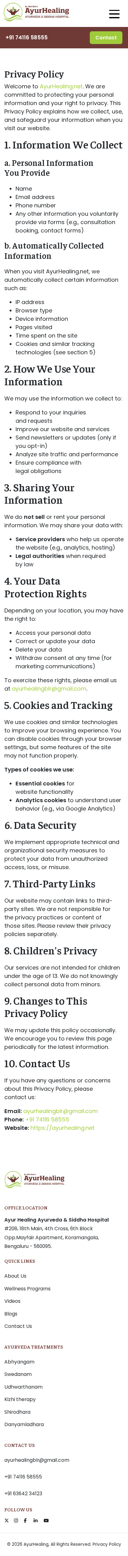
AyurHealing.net (61, 86)
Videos (12, 1301)
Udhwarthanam (23, 1386)
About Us (15, 1276)
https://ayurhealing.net (62, 1128)
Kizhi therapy (20, 1399)
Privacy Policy (107, 1544)
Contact (106, 37)
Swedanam (18, 1374)
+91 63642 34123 (23, 1493)
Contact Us (18, 1326)
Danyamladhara (24, 1424)
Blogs (10, 1313)
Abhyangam (19, 1361)
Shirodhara (17, 1412)
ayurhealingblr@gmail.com (49, 688)
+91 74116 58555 (27, 37)
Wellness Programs (27, 1288)
